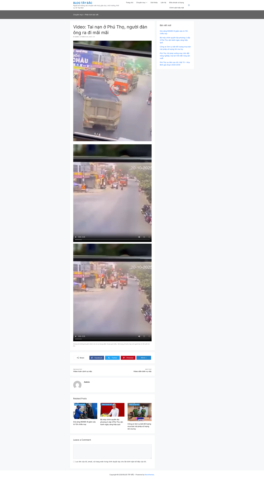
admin (87, 382)
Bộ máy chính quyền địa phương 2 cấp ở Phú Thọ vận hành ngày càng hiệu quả (111, 421)
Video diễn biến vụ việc (142, 371)
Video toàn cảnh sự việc (82, 371)
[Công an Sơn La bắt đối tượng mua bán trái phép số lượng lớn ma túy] (140, 412)
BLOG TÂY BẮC (82, 2)
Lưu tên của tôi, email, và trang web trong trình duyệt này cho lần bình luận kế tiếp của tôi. (110, 462)
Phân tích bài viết (80, 404)
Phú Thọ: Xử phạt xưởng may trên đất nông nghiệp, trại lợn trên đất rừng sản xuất (175, 55)
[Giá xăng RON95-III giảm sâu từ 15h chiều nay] (85, 411)
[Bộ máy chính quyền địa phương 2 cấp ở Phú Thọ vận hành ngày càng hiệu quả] (112, 410)
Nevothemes (149, 475)
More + (146, 358)
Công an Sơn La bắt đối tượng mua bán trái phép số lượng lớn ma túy (139, 426)
